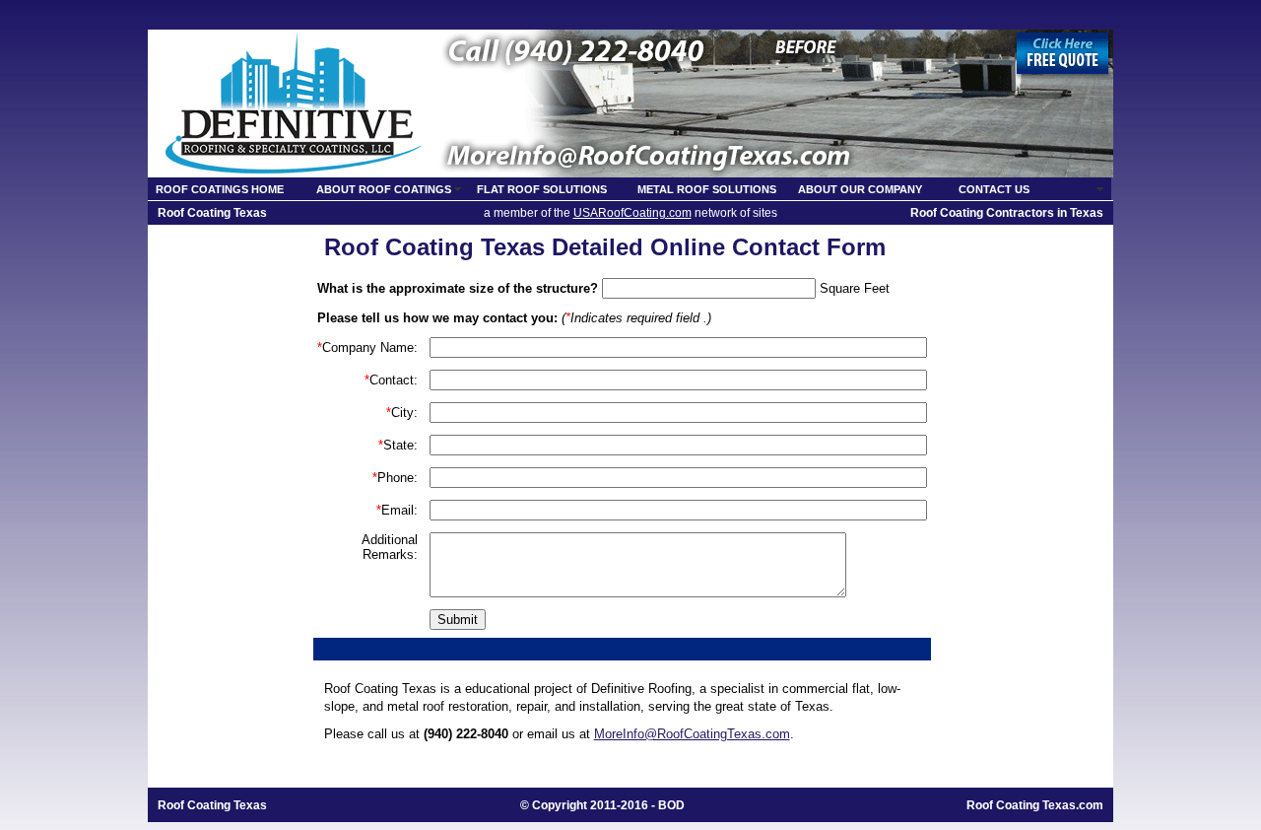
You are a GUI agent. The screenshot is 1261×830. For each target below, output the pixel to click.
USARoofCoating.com (632, 213)
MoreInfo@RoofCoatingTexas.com (692, 733)
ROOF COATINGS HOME (220, 189)
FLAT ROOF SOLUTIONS (542, 189)
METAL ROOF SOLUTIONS (706, 189)
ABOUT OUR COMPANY (860, 189)
